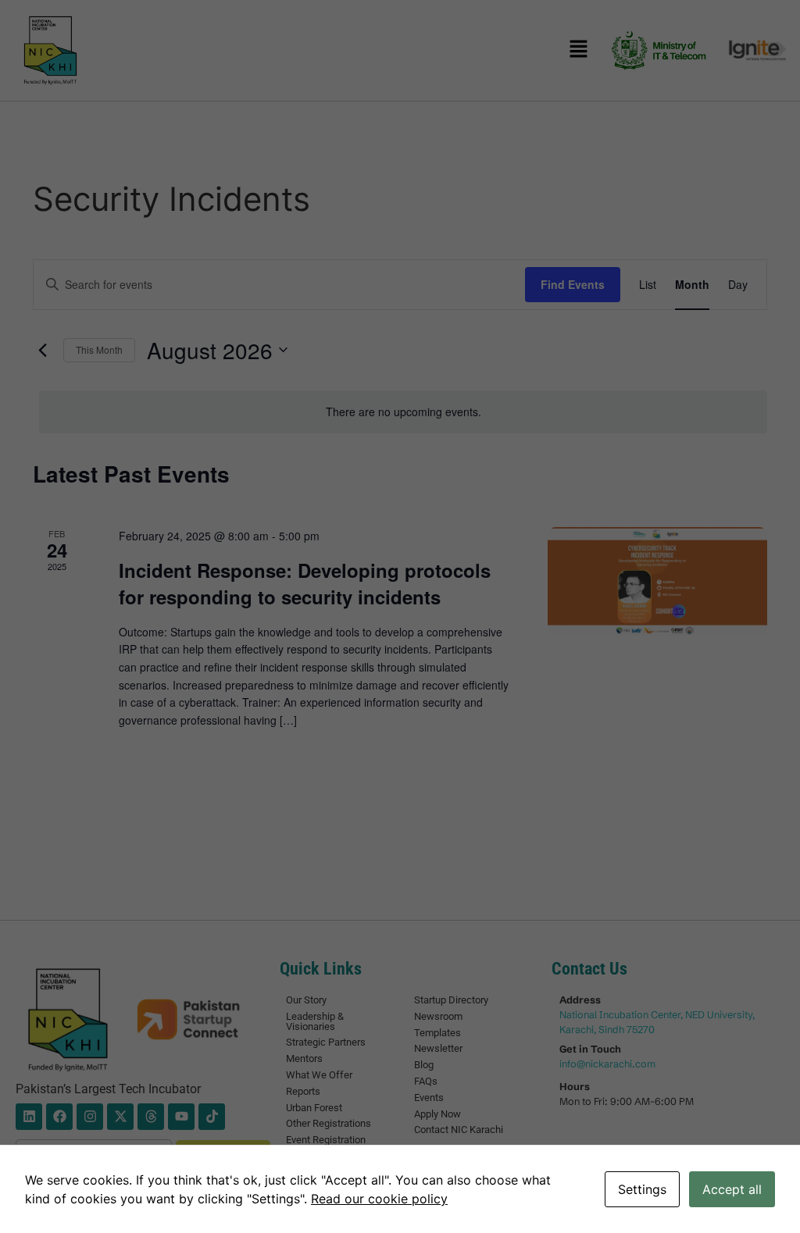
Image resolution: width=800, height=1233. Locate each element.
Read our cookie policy (379, 1198)
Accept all (732, 1189)
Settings (642, 1189)
